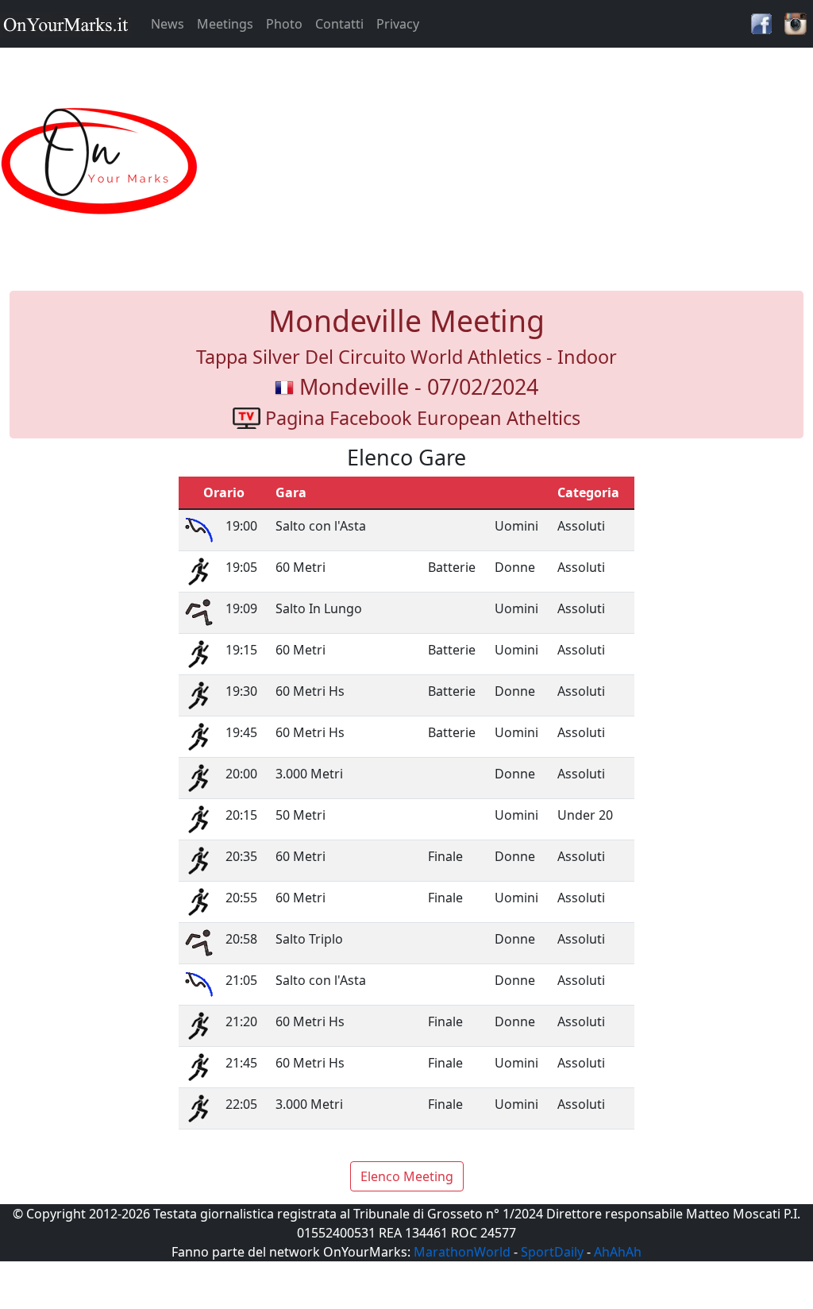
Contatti (339, 24)
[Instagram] (795, 22)
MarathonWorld (462, 1252)
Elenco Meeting (406, 1176)
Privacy (397, 24)
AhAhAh (618, 1252)
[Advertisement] (508, 162)
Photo (284, 24)
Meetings (225, 24)
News (167, 24)
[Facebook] (761, 22)
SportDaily (552, 1252)
